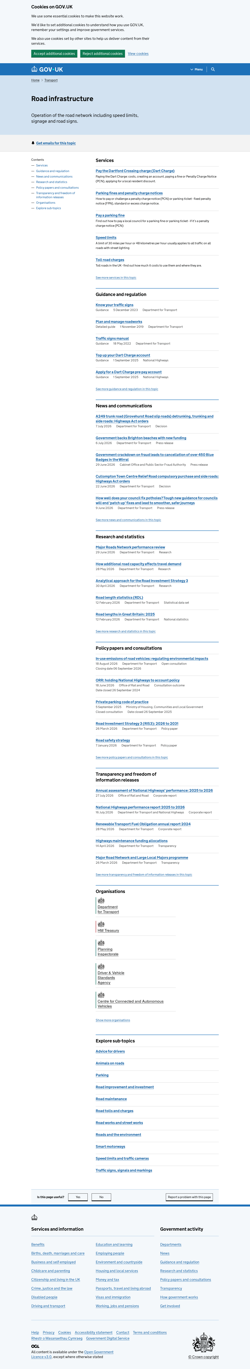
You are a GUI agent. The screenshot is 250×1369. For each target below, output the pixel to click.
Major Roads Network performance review (130, 547)
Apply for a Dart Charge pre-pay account (129, 372)
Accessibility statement (93, 1332)
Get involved (170, 1306)
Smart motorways (110, 1146)
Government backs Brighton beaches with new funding (141, 438)
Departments (170, 1244)
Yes (82, 1197)
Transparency (171, 1288)
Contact (122, 1332)
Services (42, 165)
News (165, 1253)
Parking (102, 1075)
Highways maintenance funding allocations (132, 841)
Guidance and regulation (52, 171)
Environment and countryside (119, 1262)
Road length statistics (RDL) (119, 597)
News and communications (54, 176)
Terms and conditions (150, 1332)
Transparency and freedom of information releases (55, 195)
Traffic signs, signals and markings (124, 1170)
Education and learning (114, 1244)
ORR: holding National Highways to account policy (137, 680)
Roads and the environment (118, 1134)
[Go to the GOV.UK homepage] (47, 69)
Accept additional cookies (54, 53)
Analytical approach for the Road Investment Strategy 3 (142, 580)
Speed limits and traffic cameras (122, 1158)
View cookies (138, 53)
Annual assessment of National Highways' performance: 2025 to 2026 (154, 790)
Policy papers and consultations (57, 187)
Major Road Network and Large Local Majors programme (142, 857)
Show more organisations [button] (113, 1020)
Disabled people (44, 1297)
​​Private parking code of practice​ (122, 702)
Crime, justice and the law (51, 1288)
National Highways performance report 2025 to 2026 (140, 807)
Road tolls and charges (114, 1111)
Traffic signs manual (112, 338)
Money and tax (107, 1279)
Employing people (110, 1253)
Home (35, 80)
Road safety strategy (113, 740)
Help (35, 1332)
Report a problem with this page (189, 1197)
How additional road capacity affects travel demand (138, 564)
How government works (179, 1297)
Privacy (48, 1332)
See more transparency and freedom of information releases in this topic (144, 874)
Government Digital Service (107, 1338)
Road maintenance (111, 1099)
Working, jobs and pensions (117, 1306)
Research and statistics (51, 182)
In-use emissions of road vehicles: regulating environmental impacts (152, 658)
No (105, 1197)
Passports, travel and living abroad (123, 1288)
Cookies (64, 1332)
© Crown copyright (203, 1357)
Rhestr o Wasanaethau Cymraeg (56, 1338)
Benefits (38, 1244)
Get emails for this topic (56, 143)
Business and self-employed (53, 1262)
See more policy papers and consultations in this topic (132, 757)
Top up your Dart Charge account (123, 355)
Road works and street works (119, 1122)
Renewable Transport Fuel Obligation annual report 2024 (143, 824)
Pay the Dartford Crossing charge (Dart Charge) (135, 171)
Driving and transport (48, 1306)
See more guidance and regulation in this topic (127, 389)
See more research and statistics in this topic (126, 631)
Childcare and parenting (50, 1271)
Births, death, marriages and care (58, 1253)
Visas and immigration (113, 1297)
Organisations (45, 202)
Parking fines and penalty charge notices (129, 193)
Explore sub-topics (48, 208)
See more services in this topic (116, 277)
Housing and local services (117, 1271)
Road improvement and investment (125, 1087)
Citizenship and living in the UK (55, 1279)
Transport (51, 80)
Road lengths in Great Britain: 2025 (125, 614)
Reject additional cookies (103, 53)
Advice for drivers (110, 1051)
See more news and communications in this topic (128, 520)
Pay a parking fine (110, 215)
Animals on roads (110, 1063)
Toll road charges (110, 260)
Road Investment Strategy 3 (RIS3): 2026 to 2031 (137, 723)
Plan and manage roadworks (119, 321)
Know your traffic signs (114, 305)
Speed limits (106, 237)
